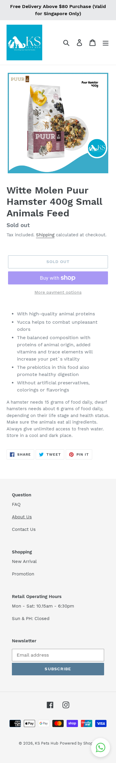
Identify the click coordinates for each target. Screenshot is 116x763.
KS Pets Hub (46, 743)
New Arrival (25, 561)
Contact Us (24, 529)
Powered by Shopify (78, 743)
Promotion (24, 574)
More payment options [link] (58, 292)
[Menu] (105, 42)
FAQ (16, 504)
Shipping (45, 234)
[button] (100, 747)
